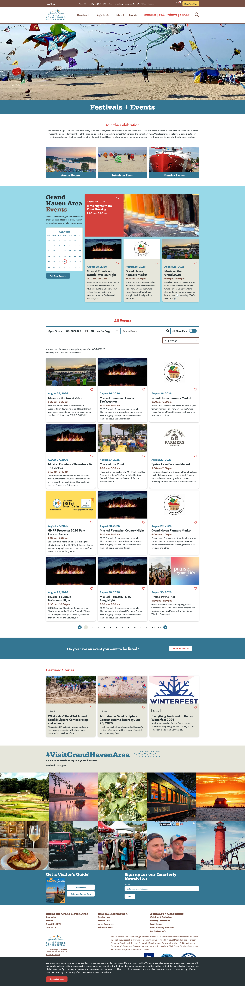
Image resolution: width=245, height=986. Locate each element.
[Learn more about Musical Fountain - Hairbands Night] (71, 571)
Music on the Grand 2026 (173, 272)
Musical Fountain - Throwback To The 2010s (70, 465)
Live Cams (50, 3)
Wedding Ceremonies (160, 920)
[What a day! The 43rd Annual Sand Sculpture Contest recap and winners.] (71, 690)
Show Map (181, 331)
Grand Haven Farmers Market (136, 272)
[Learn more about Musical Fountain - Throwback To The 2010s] (71, 438)
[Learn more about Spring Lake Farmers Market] (174, 438)
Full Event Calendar (58, 275)
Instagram (61, 765)
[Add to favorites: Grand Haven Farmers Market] (156, 263)
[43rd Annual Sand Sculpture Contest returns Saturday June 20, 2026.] (122, 690)
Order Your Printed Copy (81, 894)
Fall (161, 14)
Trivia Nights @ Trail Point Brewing (100, 207)
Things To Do (101, 15)
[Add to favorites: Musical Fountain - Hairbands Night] (92, 588)
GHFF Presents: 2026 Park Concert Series (66, 532)
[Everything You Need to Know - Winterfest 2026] (174, 690)
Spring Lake (97, 3)
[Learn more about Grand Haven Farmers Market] (142, 249)
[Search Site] (197, 14)
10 (140, 627)
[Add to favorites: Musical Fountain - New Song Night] (143, 588)
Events (133, 15)
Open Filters (55, 331)
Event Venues (156, 923)
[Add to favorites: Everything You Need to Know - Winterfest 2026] (195, 707)
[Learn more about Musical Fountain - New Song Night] (122, 571)
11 (147, 627)
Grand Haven (84, 3)
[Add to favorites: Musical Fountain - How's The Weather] (143, 389)
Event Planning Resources (162, 927)
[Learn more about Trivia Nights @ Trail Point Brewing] (161, 215)
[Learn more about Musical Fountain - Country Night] (122, 505)
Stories (49, 920)
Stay (119, 15)
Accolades (51, 917)
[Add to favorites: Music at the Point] (143, 456)
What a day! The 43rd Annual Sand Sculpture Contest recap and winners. (68, 719)
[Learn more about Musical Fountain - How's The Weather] (122, 372)
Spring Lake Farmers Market (170, 463)
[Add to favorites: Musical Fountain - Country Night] (143, 522)
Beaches (82, 15)
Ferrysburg (118, 3)
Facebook (50, 765)
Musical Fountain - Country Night (122, 530)
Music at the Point (112, 463)
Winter (172, 14)
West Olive (141, 3)
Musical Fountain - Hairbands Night (60, 598)
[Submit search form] (167, 330)
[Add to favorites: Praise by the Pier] (195, 588)
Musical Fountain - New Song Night (115, 598)
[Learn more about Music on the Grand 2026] (180, 249)
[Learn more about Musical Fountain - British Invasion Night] (103, 249)
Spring (184, 14)
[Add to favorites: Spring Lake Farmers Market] (195, 456)
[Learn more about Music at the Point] (122, 438)
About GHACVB (53, 923)
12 (153, 627)
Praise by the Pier (163, 596)
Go (129, 896)
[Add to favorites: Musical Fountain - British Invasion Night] (117, 263)
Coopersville (130, 3)
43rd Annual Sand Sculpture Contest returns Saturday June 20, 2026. (120, 719)
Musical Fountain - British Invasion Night (101, 272)
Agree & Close (57, 979)
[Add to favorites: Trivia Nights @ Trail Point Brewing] (117, 197)
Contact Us (51, 927)
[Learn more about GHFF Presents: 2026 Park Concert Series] (71, 505)
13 (159, 627)
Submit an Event (180, 648)
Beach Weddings (158, 930)
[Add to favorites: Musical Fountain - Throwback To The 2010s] (92, 456)
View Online (85, 887)
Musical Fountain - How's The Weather (117, 399)
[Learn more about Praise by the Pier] (174, 571)
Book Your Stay (190, 3)
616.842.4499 (53, 954)
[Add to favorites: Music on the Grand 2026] (195, 263)
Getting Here (104, 917)
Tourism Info (104, 920)
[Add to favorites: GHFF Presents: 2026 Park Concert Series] (92, 522)
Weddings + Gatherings (161, 917)
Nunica (151, 3)
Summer (150, 14)
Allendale (108, 3)
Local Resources (106, 923)
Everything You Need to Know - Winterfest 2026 (172, 717)
